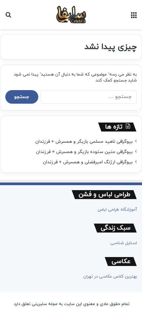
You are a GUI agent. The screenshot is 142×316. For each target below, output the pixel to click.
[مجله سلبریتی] (71, 15)
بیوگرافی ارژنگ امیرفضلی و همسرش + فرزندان (88, 162)
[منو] (133, 17)
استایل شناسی (123, 243)
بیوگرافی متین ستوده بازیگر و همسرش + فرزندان (84, 152)
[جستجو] (8, 17)
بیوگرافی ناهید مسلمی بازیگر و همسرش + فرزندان (84, 141)
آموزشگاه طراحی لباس (117, 210)
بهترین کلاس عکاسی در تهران (110, 277)
